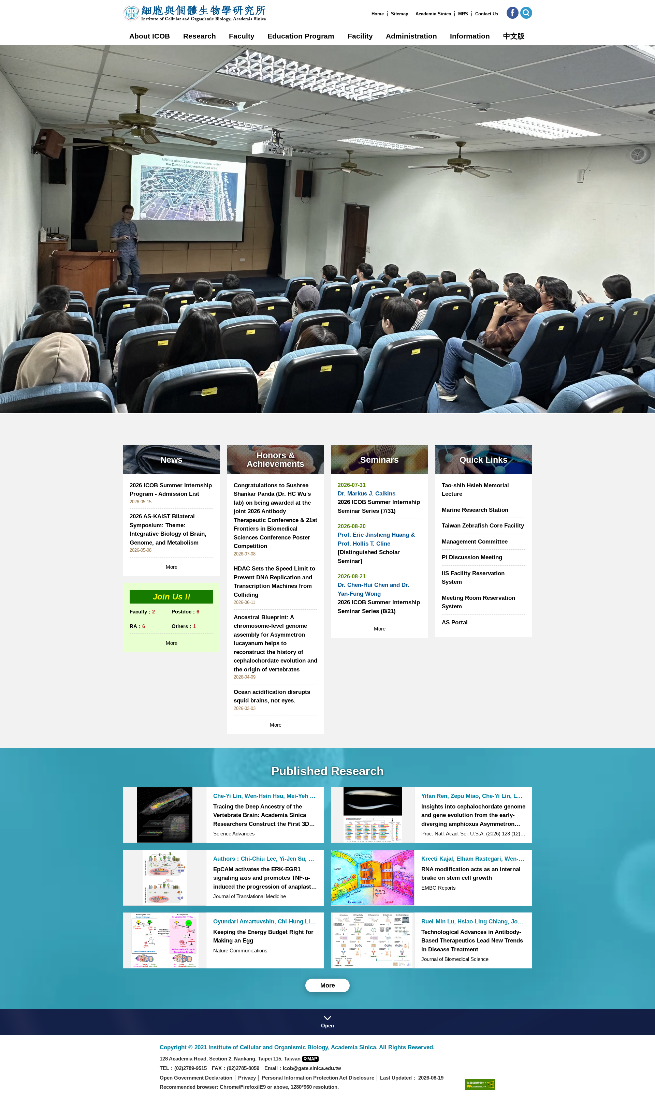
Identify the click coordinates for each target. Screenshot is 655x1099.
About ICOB (149, 36)
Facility (360, 36)
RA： (137, 626)
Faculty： (142, 611)
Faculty (241, 36)
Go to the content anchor (20, 1)
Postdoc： (185, 611)
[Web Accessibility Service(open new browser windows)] (480, 1084)
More (171, 567)
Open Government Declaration (196, 1078)
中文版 (514, 36)
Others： (184, 626)
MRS (463, 13)
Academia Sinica (433, 13)
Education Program (300, 36)
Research (199, 36)
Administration (411, 36)
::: (369, 13)
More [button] (327, 985)
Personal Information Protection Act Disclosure (318, 1078)
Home (378, 13)
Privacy (247, 1078)
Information (470, 36)
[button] (513, 13)
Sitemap (399, 13)
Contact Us (486, 13)
